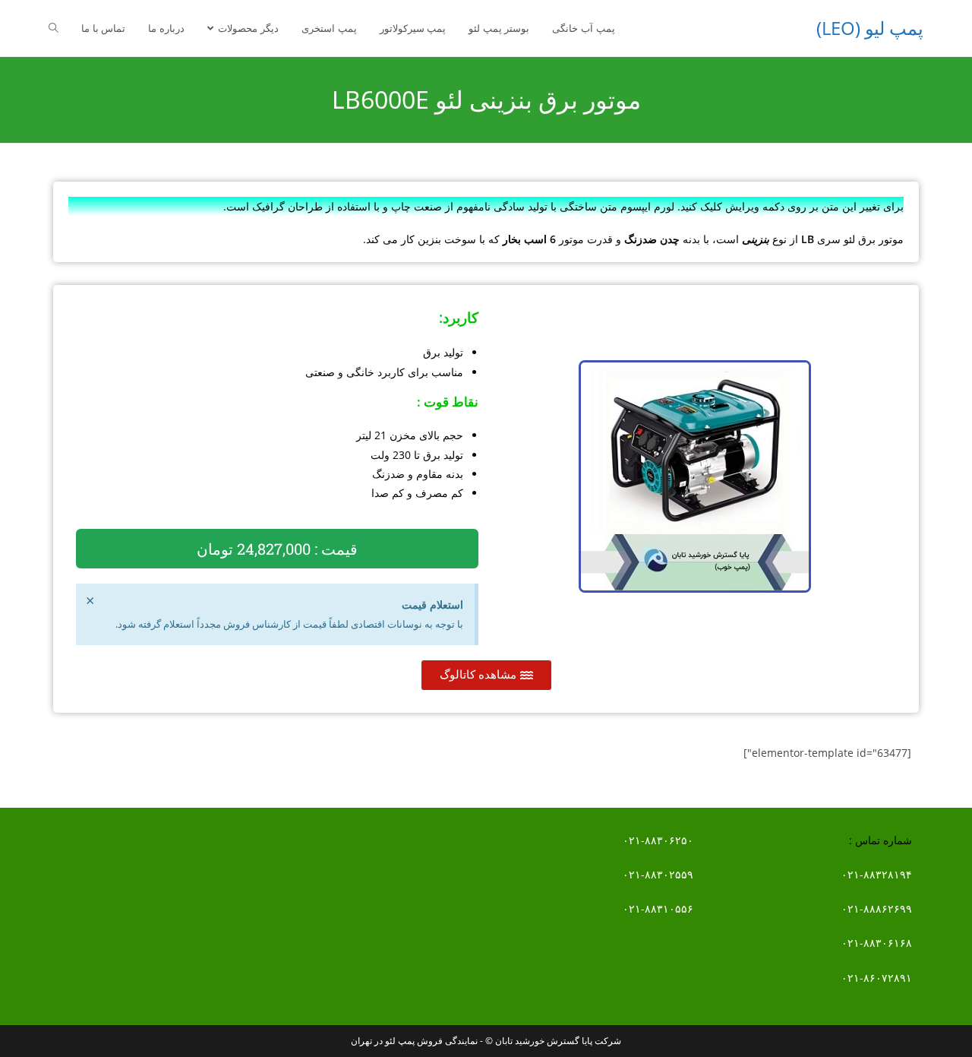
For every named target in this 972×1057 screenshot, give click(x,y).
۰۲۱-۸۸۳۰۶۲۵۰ (658, 840)
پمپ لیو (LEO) (869, 27)
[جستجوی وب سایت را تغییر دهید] (53, 28)
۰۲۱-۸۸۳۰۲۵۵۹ (658, 874)
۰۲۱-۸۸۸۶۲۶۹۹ (876, 908)
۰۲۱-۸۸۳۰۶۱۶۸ (876, 942)
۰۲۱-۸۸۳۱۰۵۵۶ (658, 908)
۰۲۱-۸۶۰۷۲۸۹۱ (876, 977)
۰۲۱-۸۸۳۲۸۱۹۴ (876, 874)
